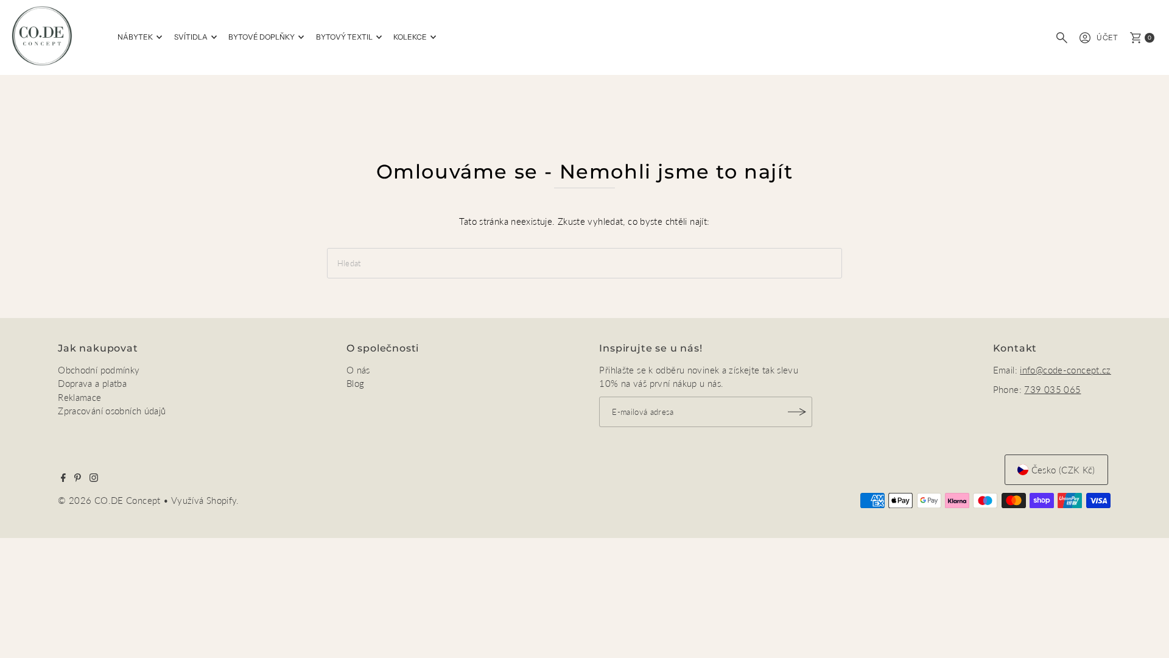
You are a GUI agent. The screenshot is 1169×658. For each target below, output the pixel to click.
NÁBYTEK (135, 36)
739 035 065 (1052, 389)
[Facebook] (63, 478)
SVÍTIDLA (191, 36)
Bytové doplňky (261, 36)
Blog (355, 383)
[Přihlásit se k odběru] (797, 412)
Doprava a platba (92, 383)
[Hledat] (1061, 38)
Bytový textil (344, 36)
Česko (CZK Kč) (1063, 469)
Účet (1107, 37)
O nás (358, 369)
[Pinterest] (77, 478)
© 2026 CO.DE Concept (110, 500)
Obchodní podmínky (98, 369)
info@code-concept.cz (1065, 369)
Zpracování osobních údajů (112, 410)
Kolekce (410, 36)
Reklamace (79, 397)
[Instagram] (94, 478)
